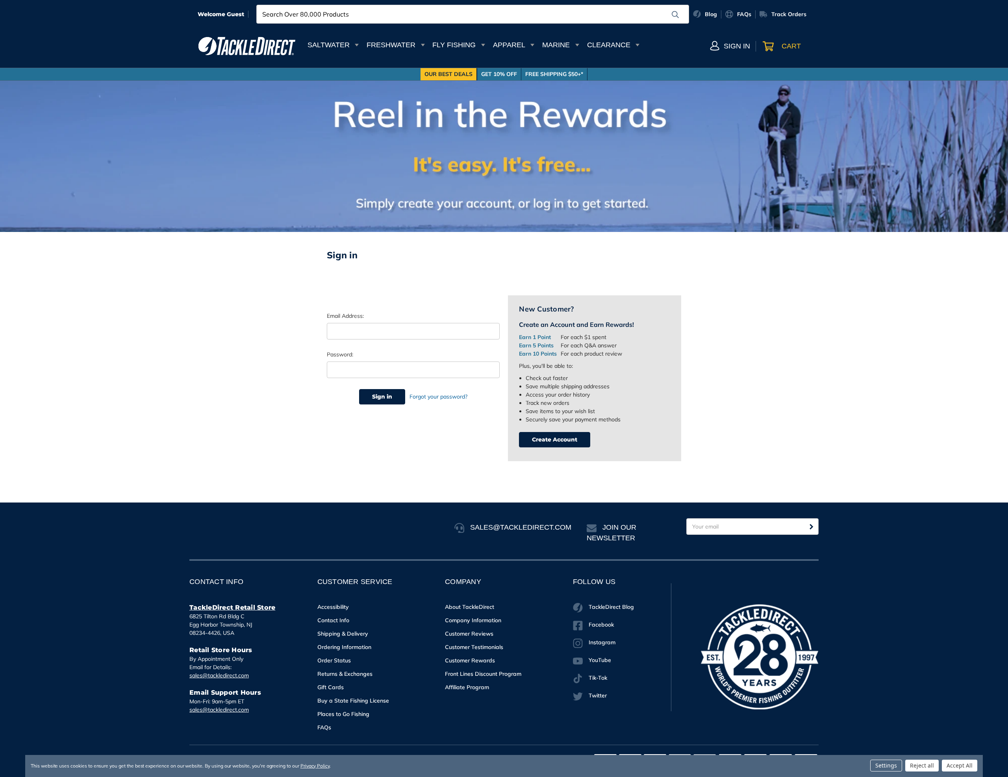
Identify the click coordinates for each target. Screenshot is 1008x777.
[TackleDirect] (247, 46)
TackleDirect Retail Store (232, 607)
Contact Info (333, 620)
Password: (340, 354)
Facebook (601, 624)
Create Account (554, 439)
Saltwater (329, 45)
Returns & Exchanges (344, 673)
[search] (675, 15)
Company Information (473, 620)
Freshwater (391, 45)
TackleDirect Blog (611, 606)
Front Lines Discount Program (483, 673)
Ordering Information (344, 647)
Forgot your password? (438, 396)
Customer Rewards (470, 660)
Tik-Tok (598, 677)
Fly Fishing (454, 45)
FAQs (324, 727)
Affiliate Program (467, 687)
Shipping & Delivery (342, 633)
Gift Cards (330, 687)
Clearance (608, 45)
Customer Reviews (469, 633)
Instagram (602, 642)
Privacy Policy (315, 766)
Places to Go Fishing (343, 714)
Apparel (509, 45)
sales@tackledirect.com (219, 675)
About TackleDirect (469, 606)
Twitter (598, 695)
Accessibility (333, 606)
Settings (886, 765)
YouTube (600, 660)
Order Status (334, 660)
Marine (556, 45)
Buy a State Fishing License (353, 700)
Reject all (922, 765)
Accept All (960, 765)
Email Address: (345, 315)
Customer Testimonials (474, 647)
